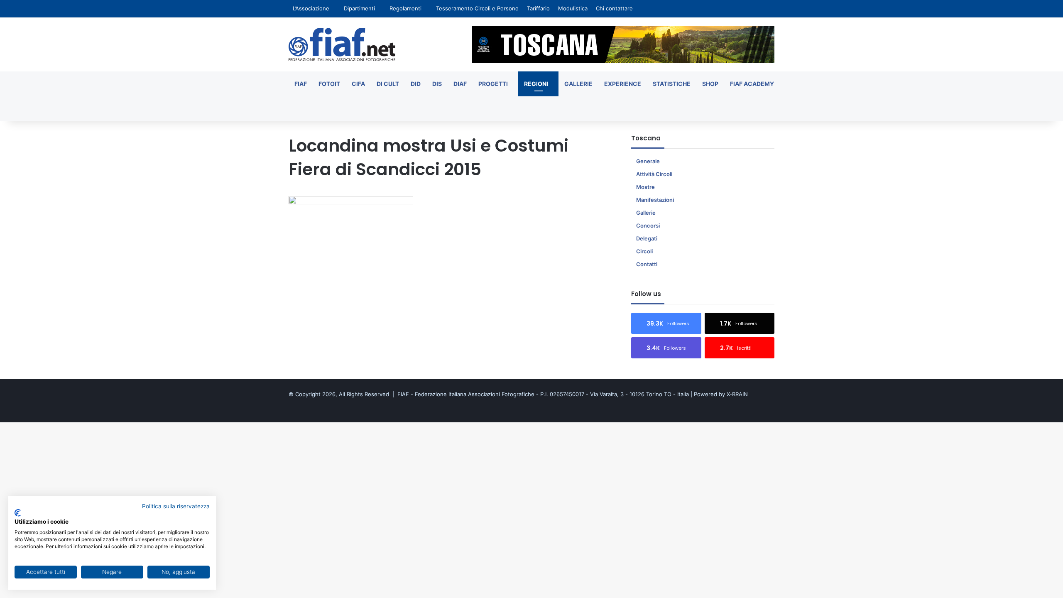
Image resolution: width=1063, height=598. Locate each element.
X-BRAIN (737, 394)
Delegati (646, 238)
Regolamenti (405, 8)
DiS (437, 83)
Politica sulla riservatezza (176, 506)
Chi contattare (614, 8)
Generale (648, 161)
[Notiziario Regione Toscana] (342, 44)
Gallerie (578, 83)
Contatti (646, 264)
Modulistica (573, 8)
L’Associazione (311, 8)
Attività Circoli (654, 174)
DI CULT (388, 83)
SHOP (710, 83)
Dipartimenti (359, 8)
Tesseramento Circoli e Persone (477, 8)
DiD (416, 83)
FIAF (300, 83)
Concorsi (648, 225)
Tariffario (538, 8)
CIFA (358, 83)
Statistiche (672, 83)
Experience (622, 83)
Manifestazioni (655, 199)
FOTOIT (329, 83)
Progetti (493, 83)
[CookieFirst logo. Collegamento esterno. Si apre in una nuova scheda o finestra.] (18, 513)
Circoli (644, 251)
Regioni (536, 83)
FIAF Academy (752, 83)
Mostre (645, 187)
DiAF (460, 83)
